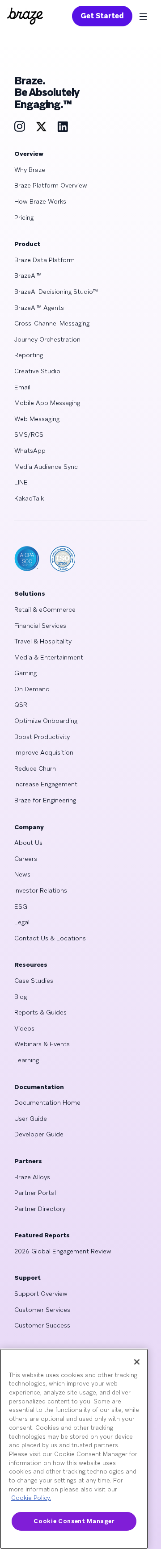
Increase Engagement (45, 784)
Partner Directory (39, 1209)
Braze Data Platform (44, 260)
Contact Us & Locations (50, 938)
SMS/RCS (28, 434)
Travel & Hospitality (43, 641)
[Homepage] (25, 16)
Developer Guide (39, 1134)
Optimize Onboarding (45, 721)
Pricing (24, 217)
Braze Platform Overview (50, 185)
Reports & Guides (40, 1012)
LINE (21, 482)
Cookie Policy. (31, 1498)
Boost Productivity (42, 737)
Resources (30, 964)
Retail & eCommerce (45, 609)
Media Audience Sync (46, 467)
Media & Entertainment (48, 657)
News (22, 874)
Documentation (39, 1087)
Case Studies (33, 981)
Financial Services (40, 626)
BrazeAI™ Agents (39, 308)
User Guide (30, 1119)
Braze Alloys (32, 1177)
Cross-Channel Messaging (51, 323)
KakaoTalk (29, 498)
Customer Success (42, 1325)
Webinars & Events (42, 1044)
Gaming (25, 673)
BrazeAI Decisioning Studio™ (56, 292)
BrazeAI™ (28, 275)
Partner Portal (35, 1193)
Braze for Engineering (45, 800)
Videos (24, 1028)
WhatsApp (30, 451)
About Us (28, 843)
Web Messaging (36, 419)
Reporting (28, 355)
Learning (26, 1060)
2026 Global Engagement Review (62, 1251)
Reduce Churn (35, 768)
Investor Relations (40, 890)
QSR (20, 705)
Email (22, 387)
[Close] (137, 1362)
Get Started (102, 16)
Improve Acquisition (43, 752)
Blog (20, 997)
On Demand (32, 689)
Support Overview (41, 1294)
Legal (22, 922)
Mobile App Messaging (47, 403)
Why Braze (29, 170)
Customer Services (42, 1310)
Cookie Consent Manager (74, 1521)
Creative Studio (37, 371)
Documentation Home (47, 1102)
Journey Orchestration (47, 339)
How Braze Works (40, 201)
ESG (20, 906)
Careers (25, 859)
